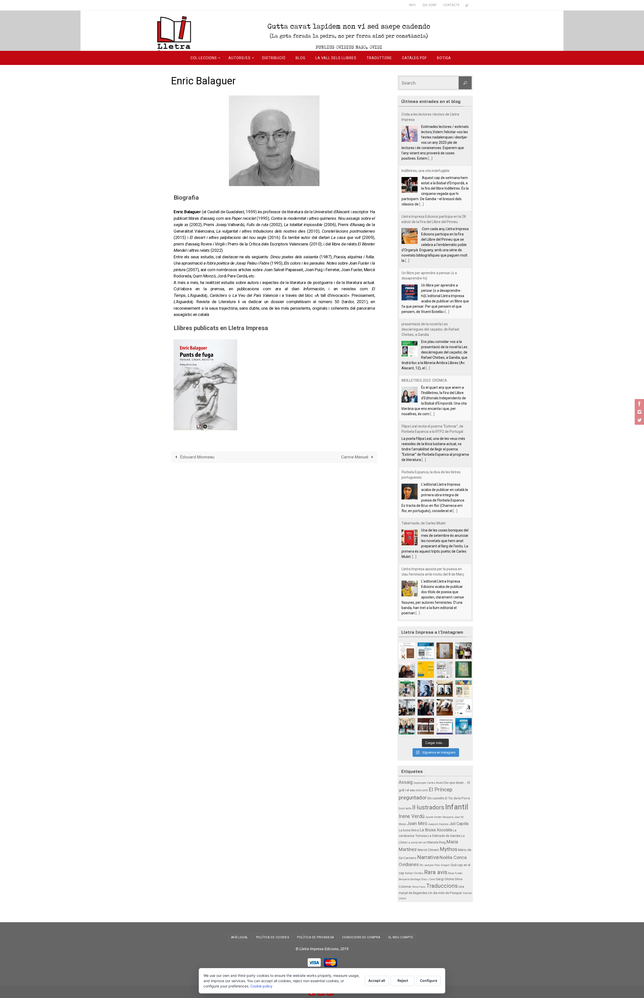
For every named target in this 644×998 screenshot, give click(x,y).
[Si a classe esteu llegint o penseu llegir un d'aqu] (407, 688)
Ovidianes (409, 864)
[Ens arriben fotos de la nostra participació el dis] (426, 707)
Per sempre (427, 865)
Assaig (406, 782)
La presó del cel (417, 842)
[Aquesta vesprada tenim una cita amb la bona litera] (463, 707)
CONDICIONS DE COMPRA (361, 937)
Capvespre (419, 783)
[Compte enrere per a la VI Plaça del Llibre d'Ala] (444, 726)
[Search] (465, 82)
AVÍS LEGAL (239, 937)
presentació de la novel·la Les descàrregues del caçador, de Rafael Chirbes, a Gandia (430, 329)
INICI (412, 5)
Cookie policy (261, 986)
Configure (428, 980)
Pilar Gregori (442, 865)
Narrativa (428, 857)
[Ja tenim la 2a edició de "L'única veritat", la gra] (444, 688)
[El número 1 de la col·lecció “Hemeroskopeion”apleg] (407, 651)
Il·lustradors (428, 807)
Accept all (376, 980)
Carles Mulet (435, 783)
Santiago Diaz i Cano (422, 879)
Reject (402, 980)
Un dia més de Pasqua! (445, 893)
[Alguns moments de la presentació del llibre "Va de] (407, 707)
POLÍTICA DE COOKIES (272, 937)
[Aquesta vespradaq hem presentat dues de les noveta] (407, 726)
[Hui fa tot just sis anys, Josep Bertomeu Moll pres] (426, 726)
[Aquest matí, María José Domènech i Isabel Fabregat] (463, 651)
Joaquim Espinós (438, 824)
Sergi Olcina (445, 879)
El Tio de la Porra (457, 798)
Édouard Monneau (196, 456)
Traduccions (442, 885)
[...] (430, 158)
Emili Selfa (405, 808)
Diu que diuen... (455, 782)
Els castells (435, 798)
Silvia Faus (418, 886)
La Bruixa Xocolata (436, 830)
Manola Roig (436, 842)
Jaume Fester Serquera (439, 817)
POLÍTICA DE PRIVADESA (315, 937)
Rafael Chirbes (414, 873)
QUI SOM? (429, 5)
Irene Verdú (411, 816)
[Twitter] (639, 420)
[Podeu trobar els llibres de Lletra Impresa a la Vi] (407, 669)
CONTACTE (451, 5)
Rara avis (435, 872)
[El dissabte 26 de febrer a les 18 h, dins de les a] (463, 688)
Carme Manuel (355, 456)
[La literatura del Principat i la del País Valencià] (444, 669)
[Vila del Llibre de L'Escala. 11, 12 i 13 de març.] (426, 669)
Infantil (456, 807)
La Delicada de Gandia (444, 836)
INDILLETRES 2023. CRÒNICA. (424, 380)
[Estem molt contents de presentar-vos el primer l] (463, 726)
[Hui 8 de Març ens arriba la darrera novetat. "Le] (463, 669)
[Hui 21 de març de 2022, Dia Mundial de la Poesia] (444, 651)
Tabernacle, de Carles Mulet (423, 523)
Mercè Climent (428, 850)
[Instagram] (639, 412)
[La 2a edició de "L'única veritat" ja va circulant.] (426, 688)
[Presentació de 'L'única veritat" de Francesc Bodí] (444, 707)
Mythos (448, 849)
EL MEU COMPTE (400, 937)
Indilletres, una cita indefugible (425, 171)
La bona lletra (409, 830)
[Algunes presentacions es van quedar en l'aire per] (426, 651)
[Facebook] (639, 404)
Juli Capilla (458, 823)
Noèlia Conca (453, 857)
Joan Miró (417, 823)
